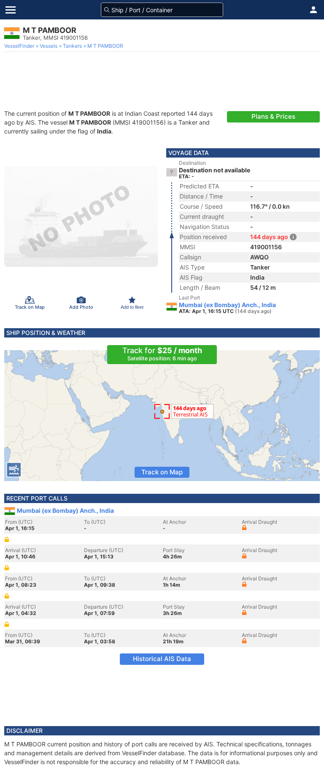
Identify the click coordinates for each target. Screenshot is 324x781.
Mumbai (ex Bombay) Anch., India (227, 305)
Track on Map (162, 472)
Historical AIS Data (162, 659)
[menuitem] (20, 46)
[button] (313, 9)
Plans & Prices (273, 116)
